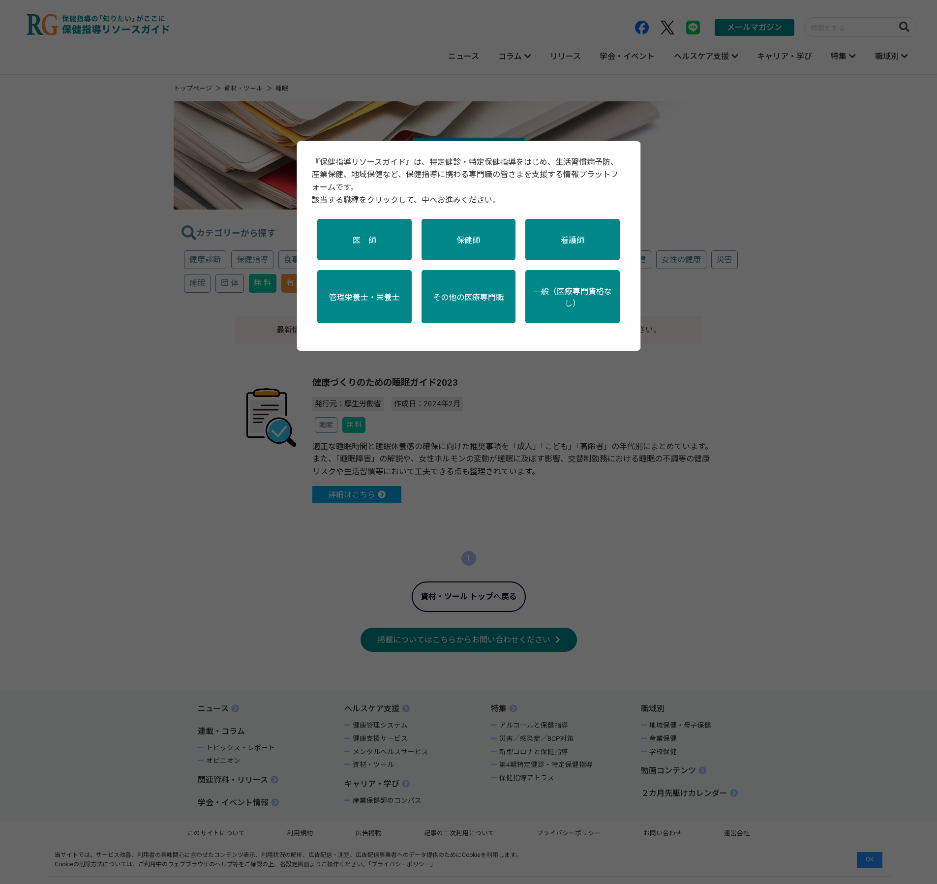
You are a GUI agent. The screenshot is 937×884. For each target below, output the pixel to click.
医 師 (364, 240)
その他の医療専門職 (468, 297)
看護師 (572, 240)
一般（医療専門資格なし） (572, 297)
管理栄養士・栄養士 (364, 297)
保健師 (468, 240)
